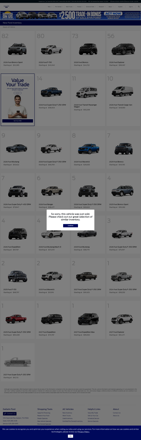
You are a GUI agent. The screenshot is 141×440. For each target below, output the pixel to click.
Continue (70, 225)
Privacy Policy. (84, 432)
